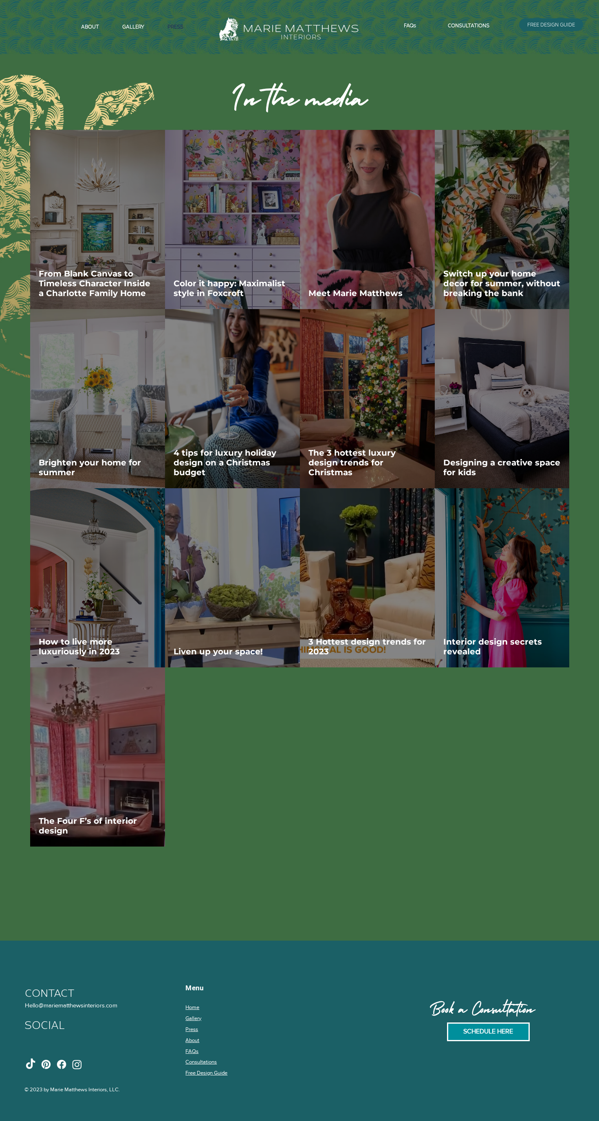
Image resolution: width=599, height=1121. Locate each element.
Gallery (193, 1018)
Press (191, 1029)
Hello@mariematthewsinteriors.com (71, 1005)
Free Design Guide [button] (206, 1073)
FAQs (191, 1051)
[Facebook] (61, 1064)
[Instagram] (77, 1064)
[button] (551, 24)
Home (192, 1007)
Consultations (201, 1062)
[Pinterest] (46, 1064)
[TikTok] (30, 1064)
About (192, 1040)
